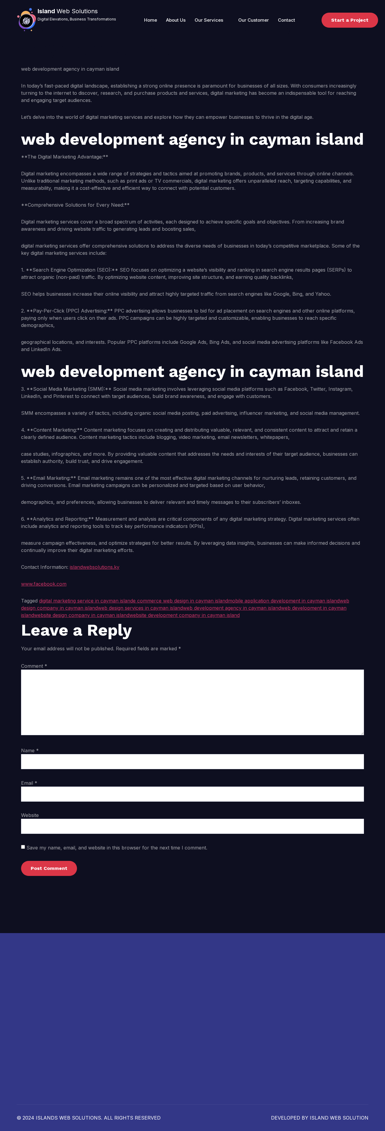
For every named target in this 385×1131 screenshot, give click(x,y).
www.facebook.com (43, 584)
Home (150, 20)
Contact (286, 20)
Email (29, 783)
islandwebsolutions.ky (94, 567)
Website (30, 815)
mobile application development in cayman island (284, 601)
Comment (34, 666)
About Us (176, 20)
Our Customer (253, 20)
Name (30, 750)
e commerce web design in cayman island (180, 601)
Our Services (209, 20)
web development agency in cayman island (232, 608)
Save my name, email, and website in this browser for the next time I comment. (116, 848)
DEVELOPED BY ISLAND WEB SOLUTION (319, 1118)
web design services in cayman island (140, 608)
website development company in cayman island (184, 615)
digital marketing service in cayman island (86, 601)
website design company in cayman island (81, 615)
